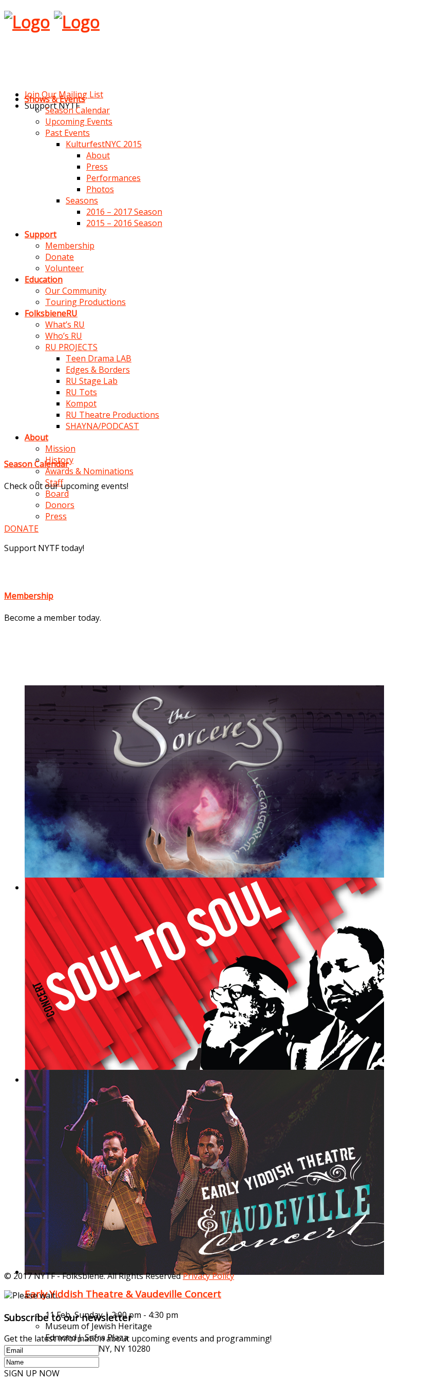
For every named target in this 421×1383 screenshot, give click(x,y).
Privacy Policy (208, 1276)
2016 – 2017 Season (124, 211)
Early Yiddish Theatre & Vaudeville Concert (123, 1293)
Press (97, 166)
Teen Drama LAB (98, 358)
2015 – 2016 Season (124, 223)
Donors (59, 505)
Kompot (81, 403)
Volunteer (64, 268)
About (98, 155)
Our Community (75, 290)
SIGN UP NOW (32, 1373)
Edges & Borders (98, 369)
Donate (59, 256)
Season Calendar (77, 110)
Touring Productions (85, 302)
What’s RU (65, 324)
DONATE (21, 528)
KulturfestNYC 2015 (104, 144)
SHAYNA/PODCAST (102, 426)
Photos (100, 189)
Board (57, 493)
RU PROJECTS (71, 347)
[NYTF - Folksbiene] (27, 22)
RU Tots (81, 392)
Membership (69, 245)
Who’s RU (63, 335)
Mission (60, 448)
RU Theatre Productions (112, 414)
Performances (113, 178)
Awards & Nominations (89, 471)
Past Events (67, 132)
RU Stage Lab (92, 381)
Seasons (82, 200)
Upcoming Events (78, 121)
